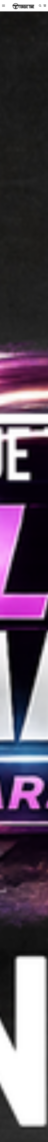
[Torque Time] (23, 5)
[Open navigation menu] (3, 6)
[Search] (40, 6)
